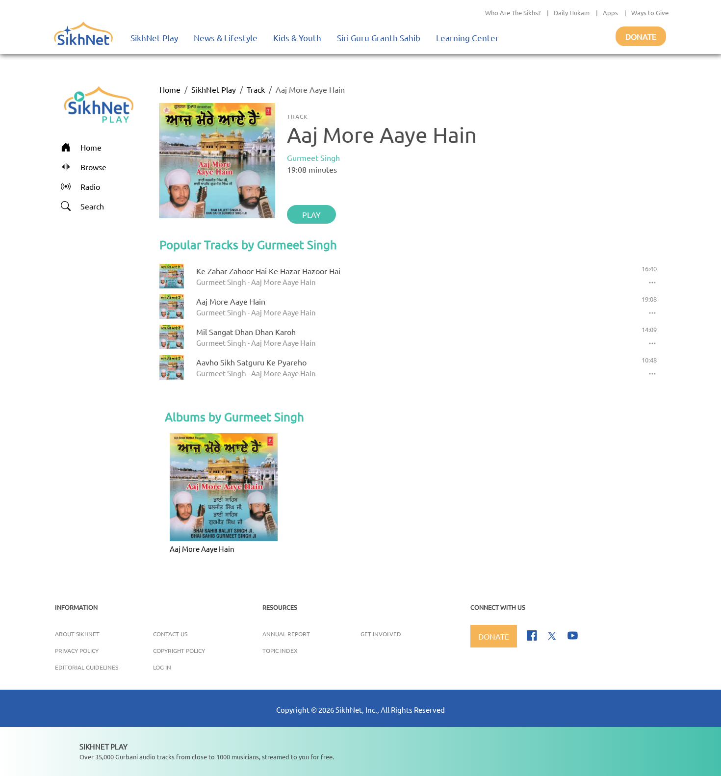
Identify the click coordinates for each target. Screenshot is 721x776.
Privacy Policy (77, 650)
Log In (162, 667)
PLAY (311, 214)
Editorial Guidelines (86, 667)
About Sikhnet (77, 634)
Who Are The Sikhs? (513, 12)
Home (169, 89)
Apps (610, 12)
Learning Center (467, 37)
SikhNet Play (154, 37)
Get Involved (380, 634)
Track (256, 89)
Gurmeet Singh (313, 157)
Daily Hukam (572, 12)
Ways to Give (650, 12)
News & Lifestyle (226, 37)
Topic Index (280, 650)
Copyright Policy (179, 650)
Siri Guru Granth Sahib (378, 37)
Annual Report (286, 634)
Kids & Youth (297, 37)
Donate (640, 36)
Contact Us (170, 634)
